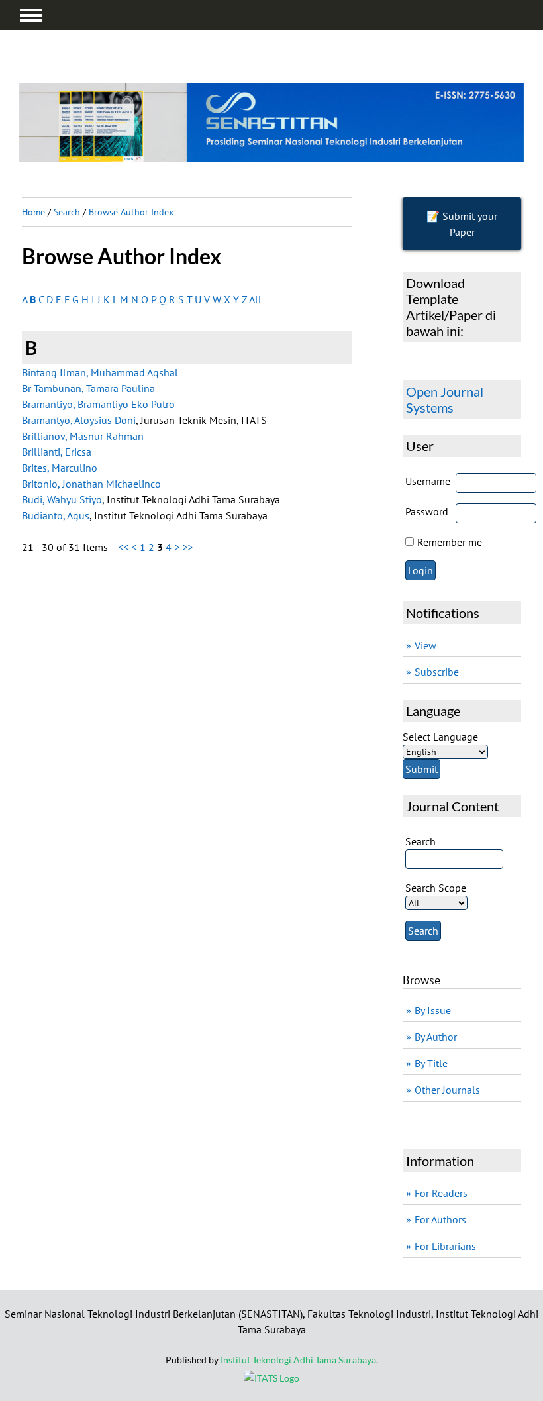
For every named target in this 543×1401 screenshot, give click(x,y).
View (425, 645)
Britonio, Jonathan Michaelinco (91, 483)
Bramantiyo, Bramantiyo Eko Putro (98, 404)
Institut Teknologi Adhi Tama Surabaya (298, 1359)
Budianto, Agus (55, 515)
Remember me (449, 541)
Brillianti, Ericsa (56, 451)
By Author (436, 1036)
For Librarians (445, 1246)
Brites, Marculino (59, 467)
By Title (431, 1063)
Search (67, 212)
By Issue (433, 1010)
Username (427, 481)
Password (426, 511)
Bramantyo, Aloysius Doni (79, 420)
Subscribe (437, 671)
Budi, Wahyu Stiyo (62, 499)
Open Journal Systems (444, 399)
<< (124, 547)
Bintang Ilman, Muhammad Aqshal (100, 372)
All (255, 299)
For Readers (441, 1193)
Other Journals (447, 1089)
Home (33, 212)
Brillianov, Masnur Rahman (83, 435)
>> (187, 547)
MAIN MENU (31, 15)
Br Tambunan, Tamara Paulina (88, 388)
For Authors (440, 1219)
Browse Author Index (131, 212)
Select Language (440, 736)
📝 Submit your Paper (461, 223)
